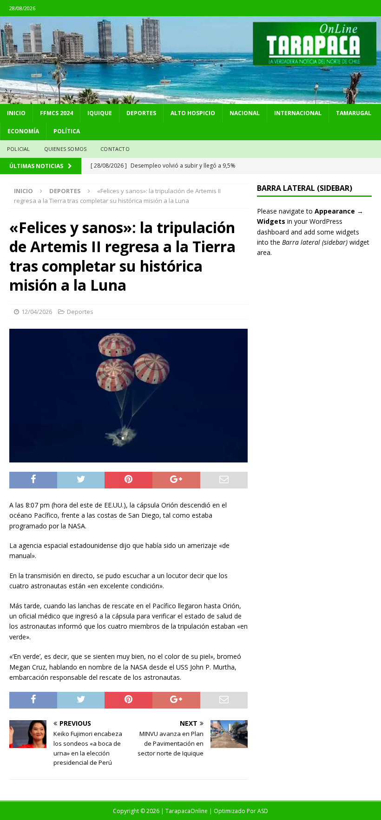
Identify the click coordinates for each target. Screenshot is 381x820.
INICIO (16, 113)
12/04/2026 (36, 311)
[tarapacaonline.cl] (190, 98)
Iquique (99, 113)
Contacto (115, 148)
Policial (18, 148)
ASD (262, 811)
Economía (23, 131)
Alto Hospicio (193, 113)
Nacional (245, 113)
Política (66, 131)
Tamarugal (353, 113)
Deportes (141, 113)
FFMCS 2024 (56, 113)
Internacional (298, 113)
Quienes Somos (65, 148)
